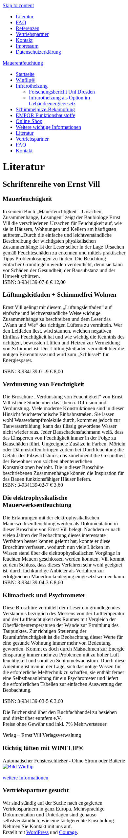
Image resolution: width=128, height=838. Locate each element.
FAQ (21, 22)
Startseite (25, 74)
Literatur (24, 16)
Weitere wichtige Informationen (48, 127)
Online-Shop (29, 121)
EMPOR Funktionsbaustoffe (45, 115)
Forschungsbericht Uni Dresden (62, 92)
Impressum (27, 46)
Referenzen (27, 28)
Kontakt (24, 40)
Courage (68, 832)
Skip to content (18, 5)
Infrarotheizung (32, 86)
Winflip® (25, 80)
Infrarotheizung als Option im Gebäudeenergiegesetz (59, 100)
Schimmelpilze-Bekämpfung (45, 109)
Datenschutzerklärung (38, 52)
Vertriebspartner (32, 34)
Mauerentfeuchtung (23, 63)
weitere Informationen (25, 777)
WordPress (37, 832)
